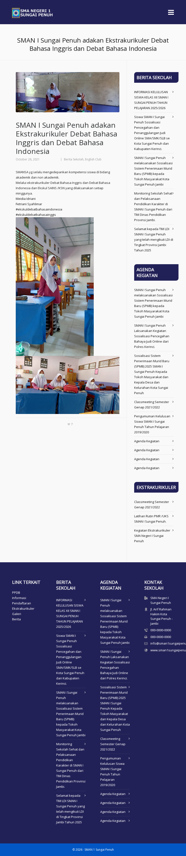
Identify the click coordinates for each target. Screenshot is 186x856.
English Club (93, 159)
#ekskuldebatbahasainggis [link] (36, 214)
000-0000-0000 (160, 630)
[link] (26, 198)
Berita (16, 619)
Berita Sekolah (74, 159)
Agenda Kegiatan (146, 441)
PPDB (16, 592)
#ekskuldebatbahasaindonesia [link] (39, 209)
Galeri (16, 614)
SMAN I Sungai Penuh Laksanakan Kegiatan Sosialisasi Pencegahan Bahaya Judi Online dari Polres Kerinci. (151, 336)
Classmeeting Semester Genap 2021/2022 (112, 743)
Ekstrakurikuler (23, 608)
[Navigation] (171, 12)
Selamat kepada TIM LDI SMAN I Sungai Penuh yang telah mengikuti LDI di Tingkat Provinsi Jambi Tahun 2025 (153, 239)
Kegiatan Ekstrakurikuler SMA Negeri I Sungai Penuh (152, 535)
